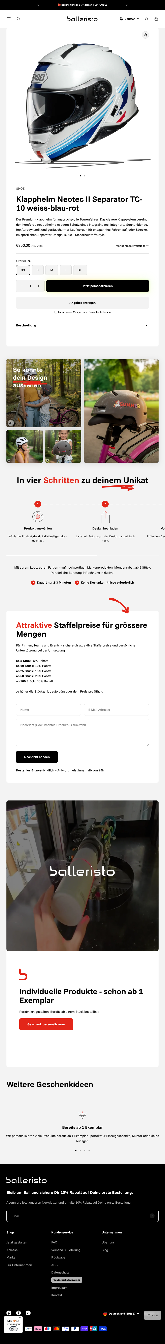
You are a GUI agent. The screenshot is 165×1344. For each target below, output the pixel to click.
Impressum (59, 1288)
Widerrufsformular (66, 1280)
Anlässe (12, 1250)
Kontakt (56, 1295)
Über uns (108, 1242)
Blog (105, 1250)
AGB (54, 1265)
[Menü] (20, 1318)
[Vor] (127, 5)
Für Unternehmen (19, 1265)
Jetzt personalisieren (97, 286)
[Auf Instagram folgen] (18, 1314)
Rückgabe (58, 1257)
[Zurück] (38, 5)
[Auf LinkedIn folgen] (28, 1313)
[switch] (13, 1328)
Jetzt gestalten (16, 1242)
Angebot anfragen (82, 303)
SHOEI (20, 188)
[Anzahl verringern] (22, 286)
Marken (11, 1257)
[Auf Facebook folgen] (8, 1314)
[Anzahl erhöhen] (38, 286)
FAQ (54, 1242)
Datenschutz (60, 1272)
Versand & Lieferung (65, 1250)
